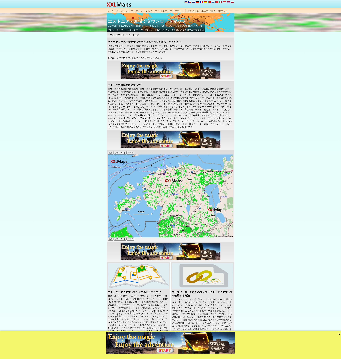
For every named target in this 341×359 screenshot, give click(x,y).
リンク (130, 153)
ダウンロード (120, 153)
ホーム (110, 11)
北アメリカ (193, 11)
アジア (134, 11)
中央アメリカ (208, 11)
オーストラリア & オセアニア (156, 11)
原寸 (110, 153)
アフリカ (179, 11)
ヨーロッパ (122, 11)
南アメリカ (224, 11)
